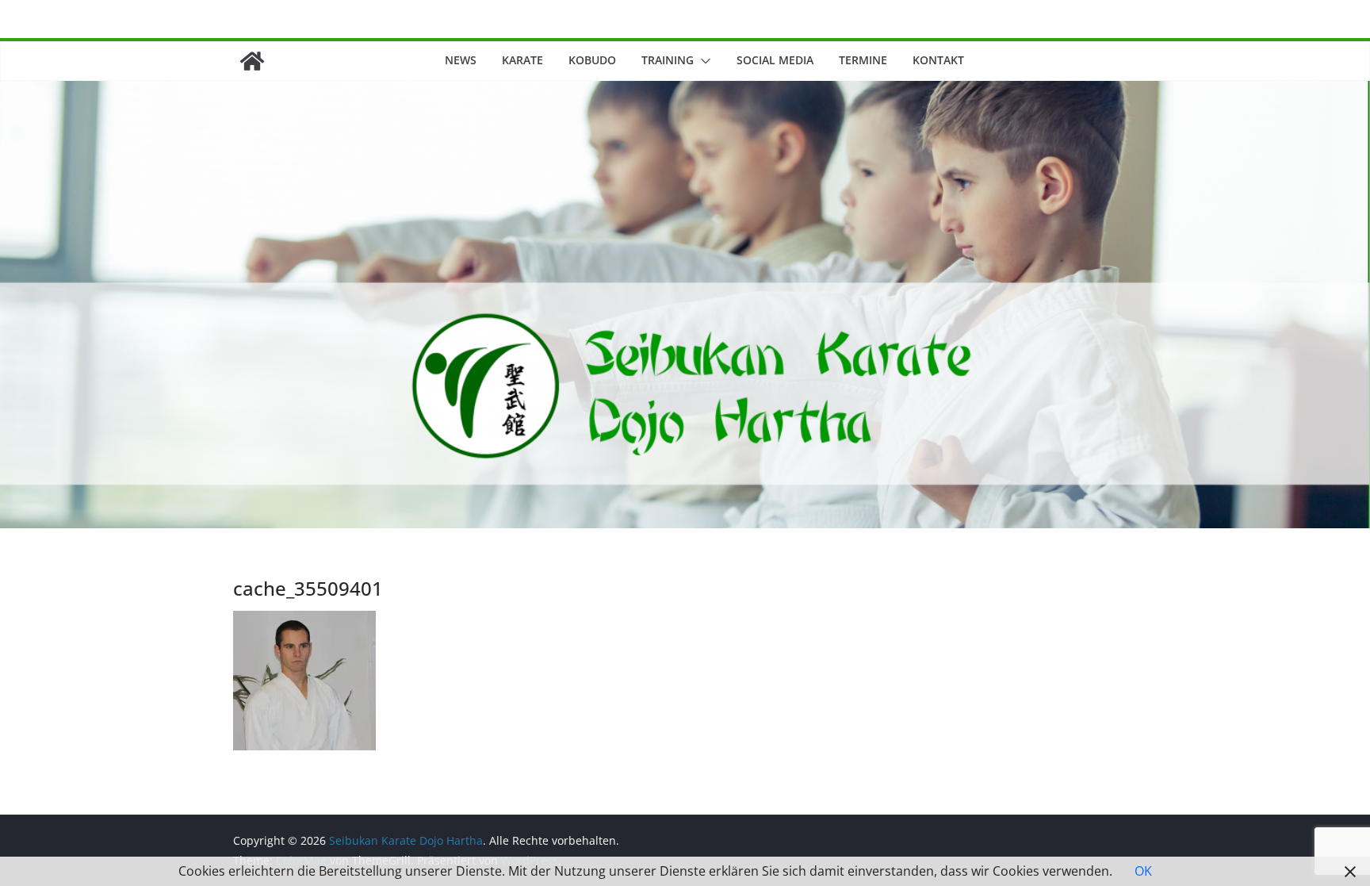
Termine (863, 59)
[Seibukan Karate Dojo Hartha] (252, 61)
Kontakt (938, 59)
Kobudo (592, 59)
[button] (702, 61)
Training (667, 59)
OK (1143, 871)
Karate (522, 59)
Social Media (775, 59)
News (460, 59)
